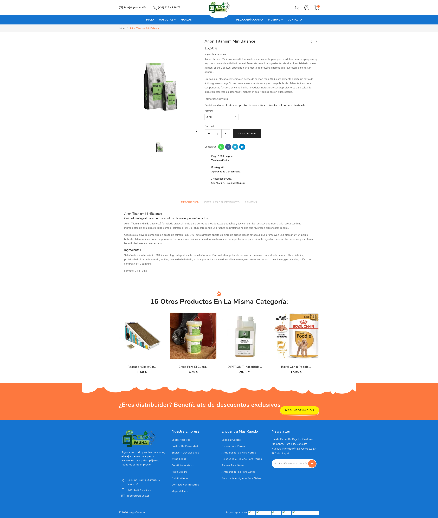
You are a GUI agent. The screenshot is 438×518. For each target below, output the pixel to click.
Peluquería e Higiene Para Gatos (241, 478)
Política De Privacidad (185, 446)
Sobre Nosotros (181, 440)
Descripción (190, 202)
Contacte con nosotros (185, 484)
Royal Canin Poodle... (296, 367)
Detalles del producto (222, 202)
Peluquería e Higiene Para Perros (242, 459)
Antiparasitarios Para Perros (239, 452)
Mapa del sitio (180, 491)
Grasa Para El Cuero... (193, 367)
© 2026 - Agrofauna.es (132, 512)
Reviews (251, 202)
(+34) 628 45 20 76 (169, 7)
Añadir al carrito (247, 133)
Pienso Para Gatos (233, 465)
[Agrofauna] (138, 438)
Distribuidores (180, 478)
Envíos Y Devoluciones (185, 452)
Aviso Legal (179, 459)
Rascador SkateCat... (142, 367)
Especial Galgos (231, 440)
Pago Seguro (179, 472)
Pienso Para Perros (233, 446)
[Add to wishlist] (150, 358)
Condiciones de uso (183, 465)
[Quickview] (142, 358)
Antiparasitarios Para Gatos (238, 472)
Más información (299, 410)
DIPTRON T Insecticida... (245, 367)
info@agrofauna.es (135, 7)
